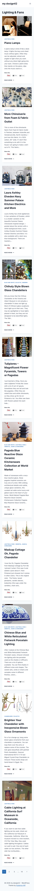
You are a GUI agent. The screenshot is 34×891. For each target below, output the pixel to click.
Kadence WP (21, 885)
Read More (9, 80)
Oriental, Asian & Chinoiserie (13, 446)
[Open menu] (30, 3)
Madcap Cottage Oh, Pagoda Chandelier (14, 553)
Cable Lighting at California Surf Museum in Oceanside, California (15, 815)
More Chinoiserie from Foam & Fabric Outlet (16, 117)
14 (22, 872)
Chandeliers (8, 716)
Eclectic (18, 282)
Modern (25, 282)
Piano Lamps (12, 42)
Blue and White (9, 282)
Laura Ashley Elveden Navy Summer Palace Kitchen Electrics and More (14, 200)
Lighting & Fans (9, 39)
